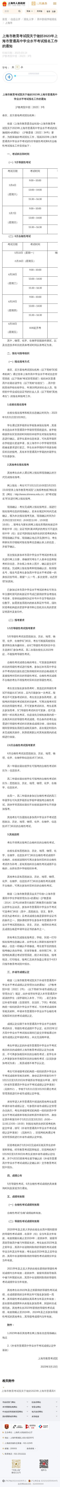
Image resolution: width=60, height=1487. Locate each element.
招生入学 (29, 19)
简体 (28, 11)
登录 (48, 11)
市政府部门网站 (8, 1402)
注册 (54, 11)
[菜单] (54, 4)
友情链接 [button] (35, 1416)
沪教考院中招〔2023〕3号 (16, 56)
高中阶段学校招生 (47, 19)
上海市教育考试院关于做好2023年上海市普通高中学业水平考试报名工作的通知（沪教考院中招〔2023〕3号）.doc (28, 1391)
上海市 (8, 23)
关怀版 (39, 11)
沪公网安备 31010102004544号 (44, 1481)
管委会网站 (36, 1407)
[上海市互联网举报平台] (30, 1426)
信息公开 (15, 19)
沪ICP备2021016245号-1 (15, 1481)
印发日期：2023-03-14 (16, 53)
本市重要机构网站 (9, 1407)
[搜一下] (19, 11)
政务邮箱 (30, 1448)
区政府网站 (36, 1402)
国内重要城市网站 (9, 1416)
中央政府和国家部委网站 (12, 1412)
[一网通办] (15, 5)
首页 (4, 19)
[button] (8, 1402)
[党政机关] (6, 1426)
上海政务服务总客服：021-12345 (18, 1443)
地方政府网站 (37, 1412)
